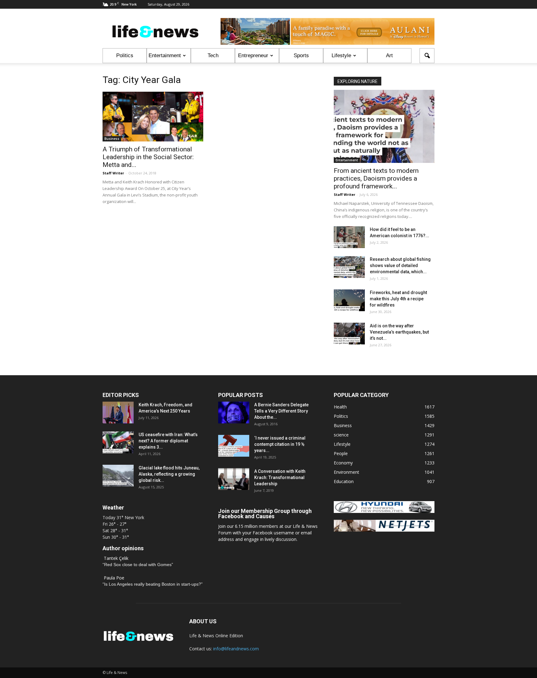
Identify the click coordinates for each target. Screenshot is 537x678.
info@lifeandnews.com (236, 649)
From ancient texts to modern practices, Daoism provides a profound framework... (376, 178)
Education (344, 481)
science (341, 435)
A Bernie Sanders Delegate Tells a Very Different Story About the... (281, 411)
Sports (301, 55)
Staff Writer (113, 173)
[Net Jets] (384, 530)
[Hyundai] (384, 511)
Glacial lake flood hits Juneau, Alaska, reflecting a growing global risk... (169, 474)
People (341, 453)
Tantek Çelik (116, 558)
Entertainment (165, 55)
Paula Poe (114, 578)
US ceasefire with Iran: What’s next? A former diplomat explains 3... (168, 441)
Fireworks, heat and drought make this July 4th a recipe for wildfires (398, 298)
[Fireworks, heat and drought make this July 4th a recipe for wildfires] (349, 300)
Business (111, 138)
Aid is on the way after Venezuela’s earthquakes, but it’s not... (399, 332)
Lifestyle (341, 55)
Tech (213, 55)
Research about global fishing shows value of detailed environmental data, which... (400, 265)
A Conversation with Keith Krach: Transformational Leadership (279, 477)
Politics (124, 55)
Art (389, 55)
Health (340, 407)
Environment (346, 472)
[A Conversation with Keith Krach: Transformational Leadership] (233, 479)
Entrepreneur (253, 55)
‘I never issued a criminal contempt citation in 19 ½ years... (279, 444)
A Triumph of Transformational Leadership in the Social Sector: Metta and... (148, 156)
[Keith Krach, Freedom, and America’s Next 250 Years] (118, 412)
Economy (343, 463)
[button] (427, 55)
